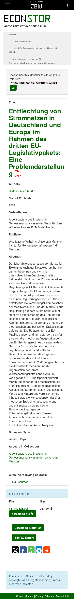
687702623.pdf (18, 508)
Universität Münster (21, 41)
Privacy (39, 596)
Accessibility (62, 596)
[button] (15, 549)
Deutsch (65, 599)
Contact (20, 596)
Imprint (30, 596)
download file (21, 514)
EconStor (13, 34)
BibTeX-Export (24, 538)
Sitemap (49, 596)
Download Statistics (27, 528)
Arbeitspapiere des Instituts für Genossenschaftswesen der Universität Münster (33, 457)
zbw (36, 6)
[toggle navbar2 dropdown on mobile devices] (67, 5)
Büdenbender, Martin (22, 191)
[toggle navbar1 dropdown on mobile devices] (7, 5)
